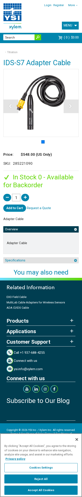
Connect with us (25, 361)
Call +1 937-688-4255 (29, 353)
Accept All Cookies (41, 490)
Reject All (41, 479)
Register (58, 5)
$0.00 (72, 37)
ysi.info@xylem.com (28, 369)
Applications (21, 331)
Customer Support (28, 342)
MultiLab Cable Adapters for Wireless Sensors (36, 302)
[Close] (77, 439)
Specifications (15, 260)
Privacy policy (15, 458)
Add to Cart (14, 208)
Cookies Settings (41, 467)
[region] (41, 465)
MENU (68, 25)
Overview (11, 229)
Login (47, 5)
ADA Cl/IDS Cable (18, 307)
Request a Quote (39, 208)
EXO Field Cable (16, 297)
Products (18, 321)
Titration (12, 52)
